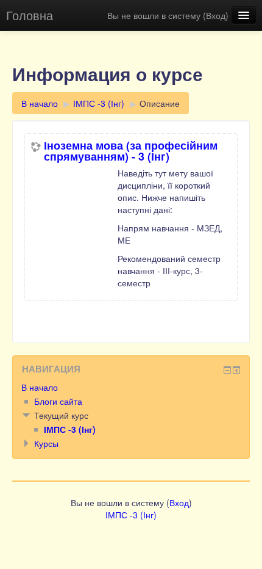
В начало (39, 103)
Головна (29, 15)
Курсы (46, 443)
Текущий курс (61, 415)
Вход (215, 15)
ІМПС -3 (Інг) (98, 103)
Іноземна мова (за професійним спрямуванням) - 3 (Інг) (131, 151)
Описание (160, 103)
